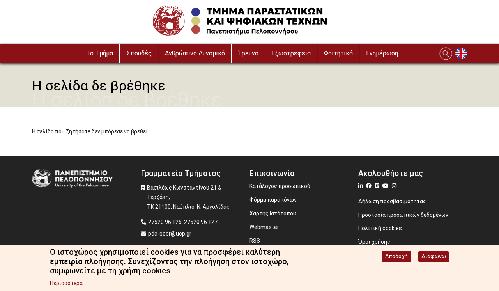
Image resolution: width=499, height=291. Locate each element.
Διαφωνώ (433, 256)
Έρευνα (248, 53)
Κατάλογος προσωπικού (280, 186)
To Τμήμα (99, 53)
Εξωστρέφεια (291, 53)
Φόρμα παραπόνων (273, 200)
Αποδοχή (396, 256)
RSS (255, 241)
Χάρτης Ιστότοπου (273, 213)
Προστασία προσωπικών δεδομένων (403, 215)
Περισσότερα (66, 283)
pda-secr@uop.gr (169, 234)
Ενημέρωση (382, 53)
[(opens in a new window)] (361, 186)
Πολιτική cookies (380, 228)
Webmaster (264, 227)
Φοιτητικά (338, 53)
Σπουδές (139, 53)
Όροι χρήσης (374, 242)
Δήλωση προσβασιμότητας (392, 201)
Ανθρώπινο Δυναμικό (195, 53)
